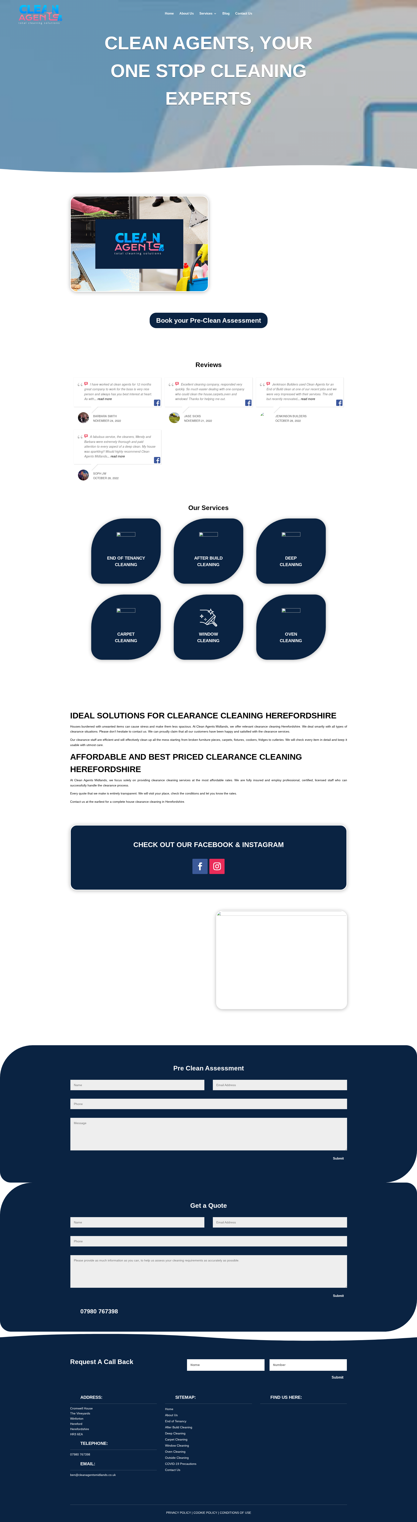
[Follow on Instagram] (217, 866)
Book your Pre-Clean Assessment (208, 320)
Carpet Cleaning (176, 1439)
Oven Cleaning (175, 1451)
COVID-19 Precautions (180, 1464)
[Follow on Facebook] (200, 866)
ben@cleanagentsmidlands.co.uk (93, 1475)
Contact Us (243, 13)
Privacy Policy (178, 1512)
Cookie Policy (205, 1512)
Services (205, 13)
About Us (186, 13)
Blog (226, 13)
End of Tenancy (175, 1421)
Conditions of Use (235, 1512)
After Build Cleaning (178, 1427)
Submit (338, 1158)
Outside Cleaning (177, 1457)
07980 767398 (80, 1454)
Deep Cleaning (175, 1433)
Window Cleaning (177, 1445)
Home (169, 13)
